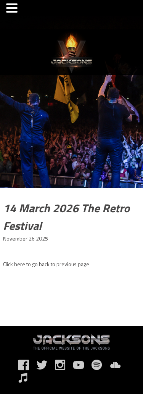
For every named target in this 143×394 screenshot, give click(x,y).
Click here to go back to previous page (46, 264)
